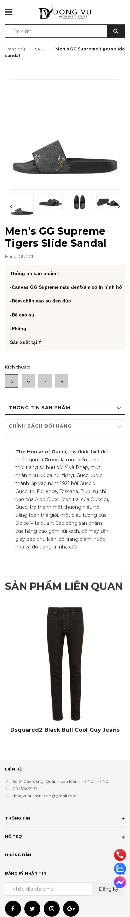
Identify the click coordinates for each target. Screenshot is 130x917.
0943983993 (25, 788)
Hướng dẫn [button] (18, 855)
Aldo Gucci (47, 499)
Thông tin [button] (17, 818)
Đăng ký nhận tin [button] (26, 873)
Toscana (68, 491)
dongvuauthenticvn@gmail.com (45, 795)
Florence (47, 491)
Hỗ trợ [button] (13, 836)
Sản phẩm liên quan (64, 586)
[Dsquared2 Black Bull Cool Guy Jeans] (65, 664)
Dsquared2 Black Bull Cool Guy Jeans (65, 730)
